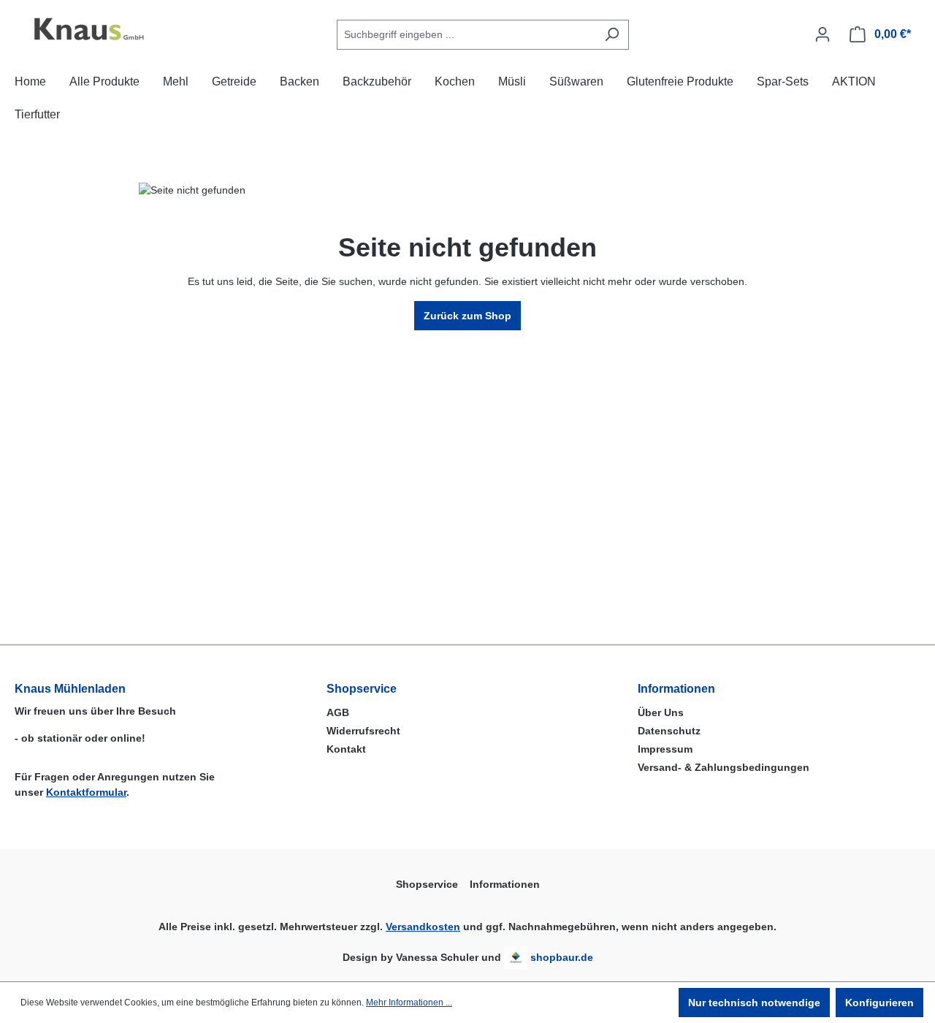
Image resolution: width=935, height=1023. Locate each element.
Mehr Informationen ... (409, 1002)
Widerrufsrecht (363, 731)
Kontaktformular (86, 792)
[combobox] (466, 35)
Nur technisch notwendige (754, 1002)
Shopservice (362, 688)
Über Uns (661, 712)
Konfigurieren (879, 1002)
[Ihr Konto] (822, 34)
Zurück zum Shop (467, 316)
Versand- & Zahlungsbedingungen (723, 767)
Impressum (665, 749)
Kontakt (346, 749)
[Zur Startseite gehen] (88, 31)
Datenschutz (669, 731)
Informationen (676, 688)
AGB (338, 712)
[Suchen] (612, 35)
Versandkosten (423, 926)
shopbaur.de (561, 957)
